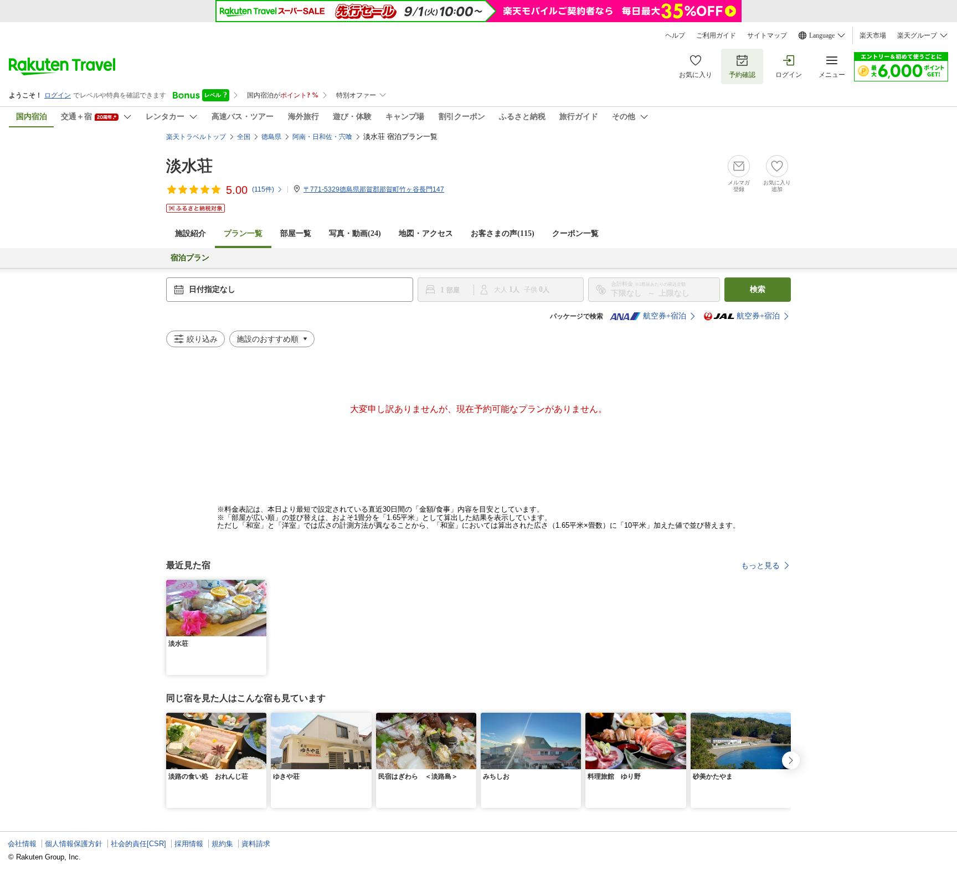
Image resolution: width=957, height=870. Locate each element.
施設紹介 (190, 233)
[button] (259, 586)
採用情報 (188, 844)
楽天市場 (873, 35)
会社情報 (22, 844)
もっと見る (760, 565)
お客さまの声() (502, 233)
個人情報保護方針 (73, 844)
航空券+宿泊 (664, 316)
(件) (263, 189)
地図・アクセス (426, 233)
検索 (757, 289)
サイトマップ (767, 35)
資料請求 (255, 844)
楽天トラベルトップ (196, 137)
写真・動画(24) (355, 233)
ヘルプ (675, 35)
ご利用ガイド (716, 35)
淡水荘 (189, 165)
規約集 (222, 844)
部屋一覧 (295, 233)
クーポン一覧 (575, 233)
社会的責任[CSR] (138, 844)
